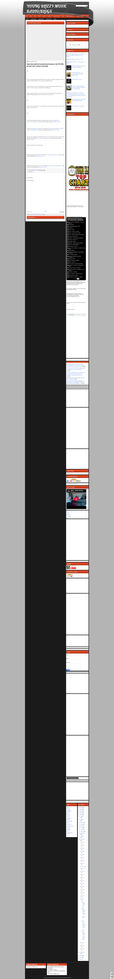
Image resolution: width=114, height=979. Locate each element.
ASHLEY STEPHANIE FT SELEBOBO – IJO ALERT (76, 253)
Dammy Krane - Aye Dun (73, 275)
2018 (80, 812)
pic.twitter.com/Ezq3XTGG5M (32, 121)
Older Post (62, 212)
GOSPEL (55, 19)
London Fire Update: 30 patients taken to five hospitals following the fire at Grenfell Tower (78, 87)
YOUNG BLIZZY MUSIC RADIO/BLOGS (47, 9)
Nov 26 (83, 942)
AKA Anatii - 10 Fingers (72, 271)
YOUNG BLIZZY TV (49, 19)
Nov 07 (83, 854)
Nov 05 (83, 848)
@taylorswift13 (35, 128)
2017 (80, 811)
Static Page (68, 516)
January (82, 816)
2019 (80, 814)
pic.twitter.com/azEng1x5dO (43, 138)
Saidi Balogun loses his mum (83, 904)
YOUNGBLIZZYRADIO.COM (70, 16)
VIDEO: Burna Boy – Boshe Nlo (78, 106)
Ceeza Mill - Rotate (72, 241)
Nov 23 (83, 892)
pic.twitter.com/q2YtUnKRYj (52, 154)
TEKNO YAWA (71, 250)
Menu (67, 518)
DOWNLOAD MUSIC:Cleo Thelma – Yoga (74, 59)
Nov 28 (83, 948)
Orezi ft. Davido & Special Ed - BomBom (76, 234)
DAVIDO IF (70, 227)
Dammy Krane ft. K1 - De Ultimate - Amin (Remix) (76, 270)
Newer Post (29, 211)
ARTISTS (27, 19)
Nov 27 (83, 945)
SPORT (68, 831)
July (81, 829)
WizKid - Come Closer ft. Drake (74, 232)
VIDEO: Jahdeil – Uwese (76, 79)
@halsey (42, 128)
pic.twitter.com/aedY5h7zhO (31, 130)
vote (78, 278)
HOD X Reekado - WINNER (73, 260)
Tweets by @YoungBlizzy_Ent (72, 484)
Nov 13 (83, 871)
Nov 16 (83, 880)
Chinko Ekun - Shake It (72, 246)
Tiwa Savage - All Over (72, 254)
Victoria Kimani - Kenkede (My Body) (75, 263)
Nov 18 (83, 886)
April (81, 824)
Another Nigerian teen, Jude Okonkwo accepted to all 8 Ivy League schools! (78, 74)
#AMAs (57, 120)
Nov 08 (83, 857)
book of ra (69, 977)
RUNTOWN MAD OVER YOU (74, 226)
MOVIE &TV (49, 16)
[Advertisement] (76, 140)
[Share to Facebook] (44, 170)
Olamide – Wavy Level (72, 239)
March (82, 822)
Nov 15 (83, 877)
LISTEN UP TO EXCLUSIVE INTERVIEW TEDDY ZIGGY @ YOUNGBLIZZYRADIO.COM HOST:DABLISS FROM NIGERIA (76, 382)
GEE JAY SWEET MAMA (73, 244)
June (81, 827)
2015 (80, 807)
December (82, 952)
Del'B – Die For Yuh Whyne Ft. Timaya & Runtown (76, 223)
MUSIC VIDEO (69, 821)
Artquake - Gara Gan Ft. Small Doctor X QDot (76, 266)
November (82, 839)
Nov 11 (83, 866)
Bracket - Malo (71, 229)
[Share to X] (43, 170)
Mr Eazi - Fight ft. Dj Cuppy (73, 231)
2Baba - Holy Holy (71, 262)
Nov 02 (83, 842)
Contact (67, 512)
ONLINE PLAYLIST (41, 19)
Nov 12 (83, 868)
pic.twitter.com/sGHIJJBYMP (55, 165)
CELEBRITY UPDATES (56, 16)
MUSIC (31, 16)
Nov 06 (83, 851)
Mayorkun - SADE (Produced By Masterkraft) (74, 257)
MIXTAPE (44, 16)
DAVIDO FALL (71, 224)
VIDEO (35, 16)
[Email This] (40, 170)
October (82, 836)
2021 (80, 957)
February (82, 819)
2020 (80, 955)
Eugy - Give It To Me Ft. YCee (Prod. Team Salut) (76, 249)
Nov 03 (83, 845)
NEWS (63, 16)
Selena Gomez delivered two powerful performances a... (83, 914)
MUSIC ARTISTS (70, 826)
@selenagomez (51, 128)
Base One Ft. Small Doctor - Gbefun (75, 276)
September (83, 833)
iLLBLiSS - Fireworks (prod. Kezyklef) (75, 237)
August (82, 831)
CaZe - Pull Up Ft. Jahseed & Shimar (75, 273)
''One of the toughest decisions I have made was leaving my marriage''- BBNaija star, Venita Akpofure (75, 55)
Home (27, 16)
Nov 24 (83, 895)
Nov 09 (83, 860)
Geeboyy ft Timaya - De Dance (74, 267)
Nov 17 (83, 883)
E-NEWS (39, 16)
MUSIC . (68, 822)
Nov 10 (83, 863)
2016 (80, 809)
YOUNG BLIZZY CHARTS (80, 16)
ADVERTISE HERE (33, 19)
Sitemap (67, 514)
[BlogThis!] (42, 170)
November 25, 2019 (56, 121)
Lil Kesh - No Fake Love (73, 236)
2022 (80, 959)
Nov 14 (83, 874)
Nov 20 (83, 889)
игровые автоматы (31, 0)
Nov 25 (83, 898)
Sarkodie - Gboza (71, 258)
